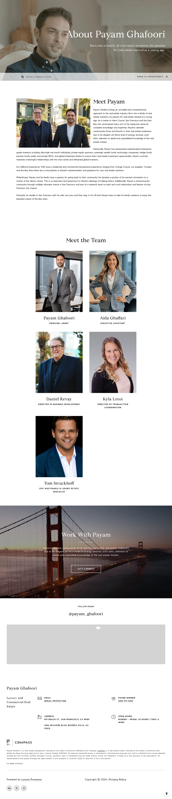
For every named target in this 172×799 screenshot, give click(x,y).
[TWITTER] (16, 788)
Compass (101, 751)
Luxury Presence (32, 779)
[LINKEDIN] (9, 788)
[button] (152, 77)
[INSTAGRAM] (24, 788)
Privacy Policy (117, 779)
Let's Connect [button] (86, 569)
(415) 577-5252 (125, 701)
